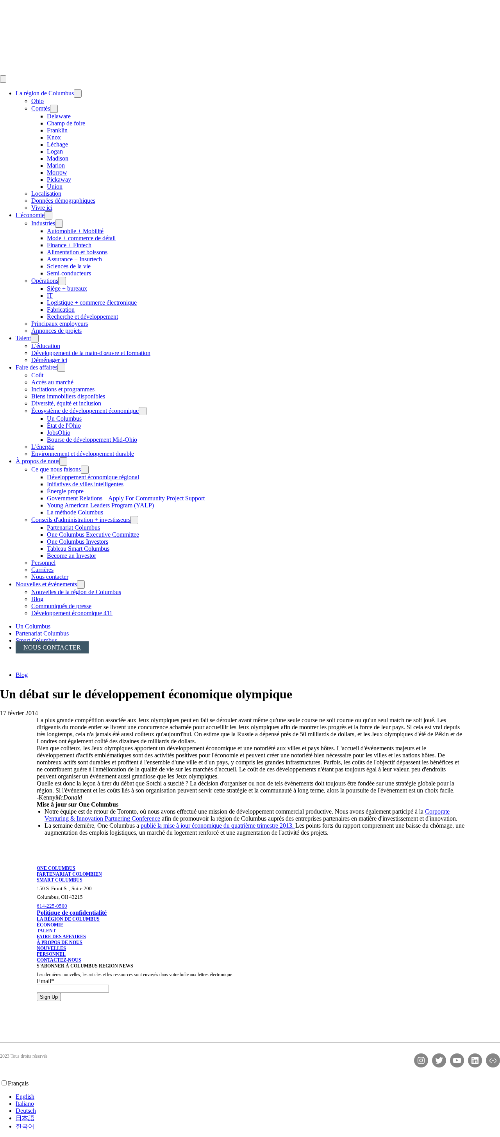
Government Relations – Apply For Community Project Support (126, 498)
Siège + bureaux (67, 288)
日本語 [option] (25, 1118)
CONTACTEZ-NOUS (59, 960)
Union (54, 186)
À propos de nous (37, 461)
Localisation (46, 193)
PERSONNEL (51, 954)
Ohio (37, 101)
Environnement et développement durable (82, 453)
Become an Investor (71, 555)
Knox (54, 137)
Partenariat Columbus (73, 527)
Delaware (59, 116)
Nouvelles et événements (46, 584)
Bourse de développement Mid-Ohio (92, 439)
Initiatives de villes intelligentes (85, 484)
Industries (43, 223)
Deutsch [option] (26, 1110)
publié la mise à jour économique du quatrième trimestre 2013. (218, 825)
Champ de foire (66, 123)
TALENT (46, 931)
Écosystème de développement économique (85, 410)
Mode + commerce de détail (81, 238)
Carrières (42, 569)
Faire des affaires (36, 367)
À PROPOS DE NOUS (59, 942)
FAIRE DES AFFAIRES (61, 936)
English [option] (25, 1096)
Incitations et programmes (63, 389)
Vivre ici (41, 207)
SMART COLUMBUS (59, 880)
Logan (55, 151)
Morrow (57, 172)
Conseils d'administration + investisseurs (80, 519)
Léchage (57, 144)
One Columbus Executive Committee (93, 534)
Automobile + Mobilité (75, 231)
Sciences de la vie (69, 266)
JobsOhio (58, 432)
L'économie (30, 215)
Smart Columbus (36, 640)
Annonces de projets (56, 330)
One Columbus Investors (77, 541)
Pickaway (59, 179)
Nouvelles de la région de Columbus (76, 592)
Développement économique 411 (71, 613)
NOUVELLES (51, 948)
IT (50, 295)
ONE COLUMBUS (56, 868)
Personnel (43, 562)
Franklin (57, 130)
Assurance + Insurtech (74, 259)
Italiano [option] (25, 1103)
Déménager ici (49, 360)
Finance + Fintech (69, 245)
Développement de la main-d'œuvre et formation (90, 353)
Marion (56, 165)
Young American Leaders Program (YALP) (100, 505)
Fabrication (61, 309)
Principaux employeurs (59, 323)
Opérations (44, 280)
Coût (37, 375)
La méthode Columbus (75, 512)
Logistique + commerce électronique (92, 302)
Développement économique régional (93, 477)
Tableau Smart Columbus (78, 548)
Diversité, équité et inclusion (66, 403)
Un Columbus (64, 418)
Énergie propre (65, 491)
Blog (37, 599)
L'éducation (45, 346)
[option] (258, 1096)
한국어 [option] (25, 1126)
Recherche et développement (82, 316)
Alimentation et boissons (77, 252)
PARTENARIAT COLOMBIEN (69, 874)
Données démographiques (63, 200)
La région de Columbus (45, 93)
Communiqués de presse (61, 606)
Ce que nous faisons (56, 469)
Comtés (40, 108)
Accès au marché (52, 382)
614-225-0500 (52, 906)
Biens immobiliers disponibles (68, 396)
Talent (23, 338)
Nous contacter (49, 576)
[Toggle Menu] (3, 79)
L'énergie (42, 446)
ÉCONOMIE (50, 925)
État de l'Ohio (64, 425)
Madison (57, 158)
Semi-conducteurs (69, 273)
